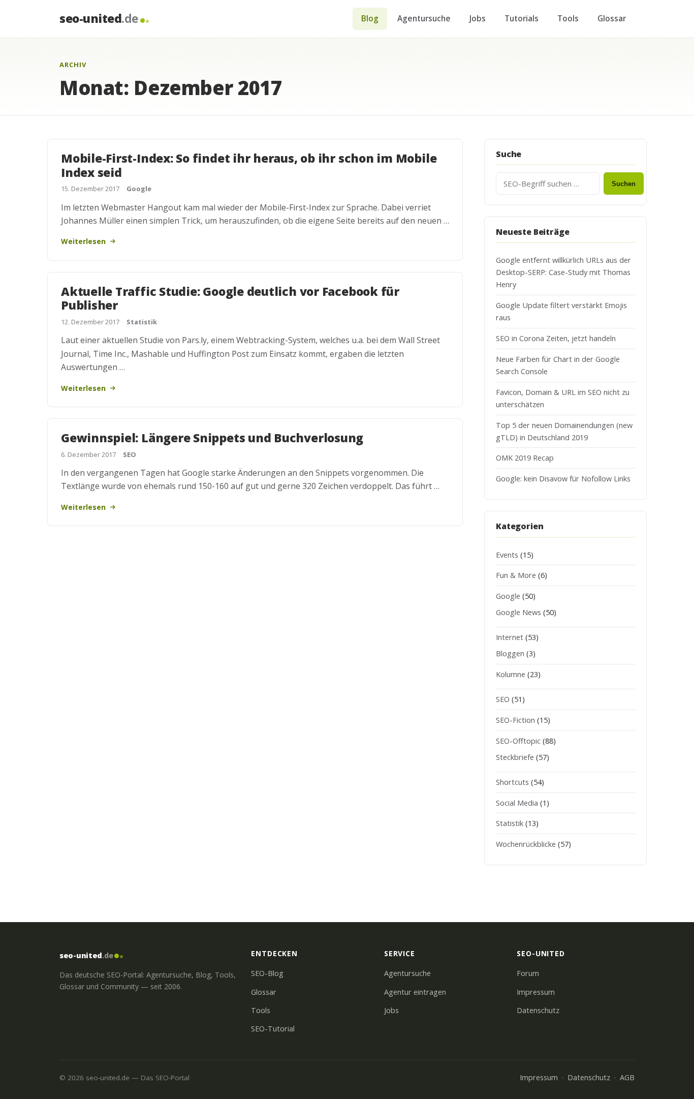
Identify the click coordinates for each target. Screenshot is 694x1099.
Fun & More (516, 575)
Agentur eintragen (415, 992)
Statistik (142, 321)
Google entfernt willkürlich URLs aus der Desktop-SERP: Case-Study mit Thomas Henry (563, 272)
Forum (528, 973)
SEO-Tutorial (273, 1028)
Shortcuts (512, 782)
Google (139, 188)
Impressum (536, 992)
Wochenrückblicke (526, 844)
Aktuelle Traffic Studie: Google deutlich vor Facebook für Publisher (230, 298)
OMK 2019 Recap (525, 458)
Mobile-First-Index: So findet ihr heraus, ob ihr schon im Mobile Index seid (248, 165)
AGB (627, 1077)
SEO (129, 454)
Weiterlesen (83, 241)
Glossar (611, 18)
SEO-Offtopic (518, 741)
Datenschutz (538, 1010)
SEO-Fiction (515, 720)
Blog (369, 18)
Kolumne (510, 674)
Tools (568, 18)
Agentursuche (424, 18)
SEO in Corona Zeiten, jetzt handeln (556, 338)
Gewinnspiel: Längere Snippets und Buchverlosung (212, 438)
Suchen (624, 184)
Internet (509, 637)
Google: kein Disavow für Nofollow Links (563, 478)
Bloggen (510, 653)
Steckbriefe (515, 757)
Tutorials (521, 18)
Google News (518, 612)
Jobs (477, 18)
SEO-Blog (267, 973)
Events (507, 555)
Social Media (517, 803)
